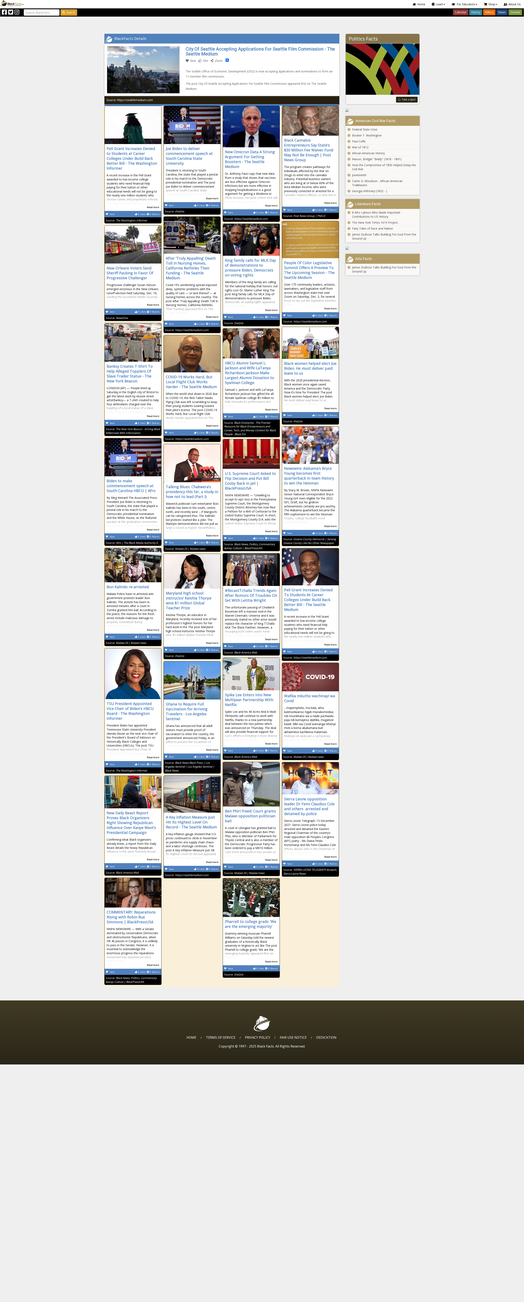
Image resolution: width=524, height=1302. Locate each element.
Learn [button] (439, 4)
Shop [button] (491, 4)
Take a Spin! (409, 99)
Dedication (326, 1037)
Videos (489, 12)
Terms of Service (220, 1037)
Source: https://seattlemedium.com (129, 100)
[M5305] (383, 110)
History (475, 12)
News (502, 12)
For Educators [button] (466, 4)
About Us (514, 4)
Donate (515, 12)
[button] (20, 1297)
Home (421, 4)
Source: (126, 220)
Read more (153, 207)
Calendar (460, 12)
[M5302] (383, 248)
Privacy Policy (257, 1037)
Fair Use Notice (293, 1037)
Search (70, 12)
